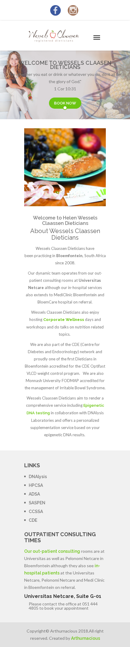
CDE (33, 520)
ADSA (34, 494)
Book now (65, 103)
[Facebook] (55, 12)
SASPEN (37, 502)
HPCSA (36, 485)
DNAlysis (38, 476)
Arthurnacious (85, 638)
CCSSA (36, 511)
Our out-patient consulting (52, 551)
